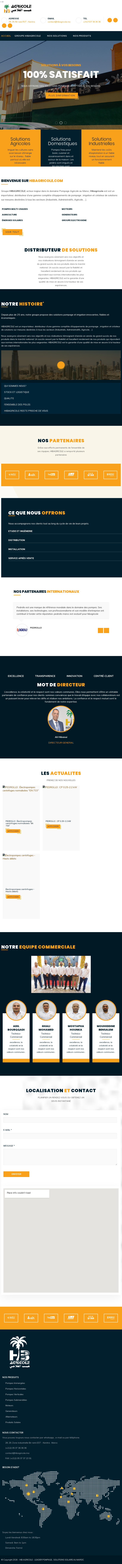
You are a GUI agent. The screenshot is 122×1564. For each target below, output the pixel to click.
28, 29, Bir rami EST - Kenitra (22, 22)
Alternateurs (11, 1416)
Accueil (6, 35)
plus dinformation (62, 95)
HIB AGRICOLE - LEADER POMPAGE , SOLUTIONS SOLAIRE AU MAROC (51, 1560)
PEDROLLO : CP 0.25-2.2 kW (58, 821)
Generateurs (11, 1411)
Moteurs (9, 1405)
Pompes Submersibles (16, 1400)
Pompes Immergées (15, 1383)
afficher (13, 831)
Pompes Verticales (15, 1394)
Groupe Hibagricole (28, 35)
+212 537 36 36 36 (92, 22)
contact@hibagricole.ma (59, 22)
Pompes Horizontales (16, 1388)
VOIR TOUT (12, 232)
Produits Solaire (13, 1422)
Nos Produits (82, 35)
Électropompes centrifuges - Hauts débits (20, 890)
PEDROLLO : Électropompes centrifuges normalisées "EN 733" (19, 823)
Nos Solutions (57, 35)
